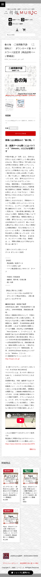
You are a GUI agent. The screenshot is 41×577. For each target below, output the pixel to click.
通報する (33, 449)
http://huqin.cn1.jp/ (12, 359)
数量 (6, 128)
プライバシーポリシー (10, 563)
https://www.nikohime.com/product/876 (20, 444)
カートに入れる (20, 133)
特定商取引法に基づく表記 (29, 563)
